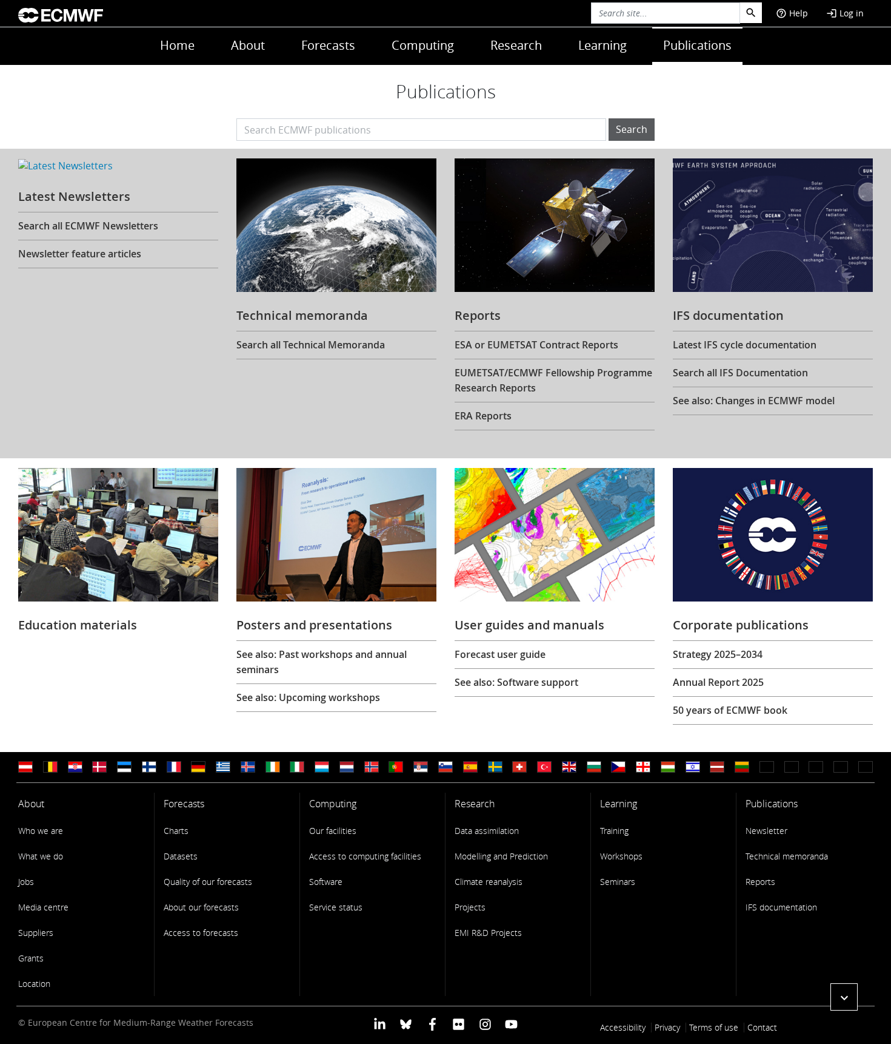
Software (325, 881)
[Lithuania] (742, 767)
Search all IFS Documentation (740, 372)
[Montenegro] (766, 767)
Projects (470, 907)
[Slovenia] (445, 767)
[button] (844, 997)
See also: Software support (516, 682)
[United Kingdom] (569, 767)
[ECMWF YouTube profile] (511, 1023)
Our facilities (332, 830)
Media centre (43, 907)
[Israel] (693, 767)
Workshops (621, 856)
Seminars (617, 881)
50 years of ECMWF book (730, 710)
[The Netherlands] (346, 767)
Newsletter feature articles (79, 253)
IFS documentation (781, 907)
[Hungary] (668, 767)
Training (614, 830)
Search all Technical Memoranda (310, 344)
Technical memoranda (787, 856)
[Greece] (223, 767)
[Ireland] (272, 767)
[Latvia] (717, 767)
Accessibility (623, 1027)
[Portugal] (396, 767)
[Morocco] (791, 767)
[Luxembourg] (322, 767)
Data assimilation (487, 830)
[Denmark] (99, 767)
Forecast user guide (500, 654)
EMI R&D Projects (488, 932)
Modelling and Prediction (501, 856)
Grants (31, 958)
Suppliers (35, 932)
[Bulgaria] (594, 767)
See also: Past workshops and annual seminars (321, 662)
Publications (697, 45)
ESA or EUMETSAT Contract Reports (536, 344)
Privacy (667, 1027)
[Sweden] (495, 767)
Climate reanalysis (488, 881)
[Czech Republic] (618, 767)
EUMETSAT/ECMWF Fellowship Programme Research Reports (553, 380)
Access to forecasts (201, 932)
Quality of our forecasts (208, 881)
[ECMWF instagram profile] (485, 1023)
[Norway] (371, 767)
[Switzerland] (519, 767)
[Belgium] (50, 767)
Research (516, 45)
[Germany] (198, 767)
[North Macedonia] (816, 767)
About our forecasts (201, 907)
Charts (176, 830)
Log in (845, 13)
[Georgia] (643, 767)
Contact (762, 1027)
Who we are (40, 830)
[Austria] (25, 767)
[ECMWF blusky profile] (406, 1023)
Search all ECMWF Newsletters (88, 225)
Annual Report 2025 (718, 682)
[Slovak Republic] (865, 767)
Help (792, 13)
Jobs (26, 881)
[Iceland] (248, 767)
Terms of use (713, 1027)
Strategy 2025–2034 (718, 654)
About (248, 45)
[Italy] (297, 767)
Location (34, 983)
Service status (335, 907)
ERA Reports (483, 415)
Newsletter (766, 830)
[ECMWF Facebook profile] (432, 1023)
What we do (40, 856)
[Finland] (149, 767)
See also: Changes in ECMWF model (754, 400)
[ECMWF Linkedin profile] (380, 1023)
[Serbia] (420, 767)
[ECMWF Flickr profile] (459, 1023)
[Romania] (840, 767)
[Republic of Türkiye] (544, 767)
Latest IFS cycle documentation (744, 344)
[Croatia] (75, 767)
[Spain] (470, 767)
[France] (174, 767)
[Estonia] (124, 767)
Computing (423, 45)
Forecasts (328, 45)
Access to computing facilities (365, 856)
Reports (760, 881)
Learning (602, 45)
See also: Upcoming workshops (308, 697)
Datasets (181, 856)
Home (177, 45)
